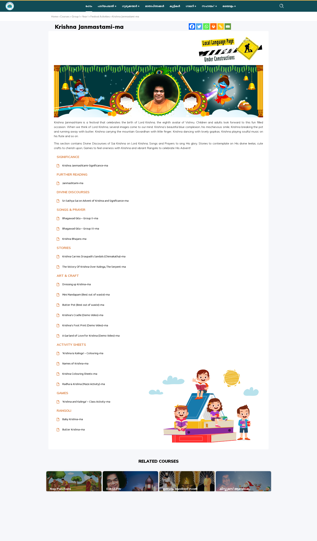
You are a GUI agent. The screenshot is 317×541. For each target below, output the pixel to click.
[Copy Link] (220, 26)
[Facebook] (192, 26)
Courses (65, 16)
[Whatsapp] (206, 26)
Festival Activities (100, 16)
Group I (76, 16)
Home (54, 16)
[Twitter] (199, 26)
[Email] (228, 26)
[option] (74, 481)
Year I (85, 16)
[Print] (213, 26)
